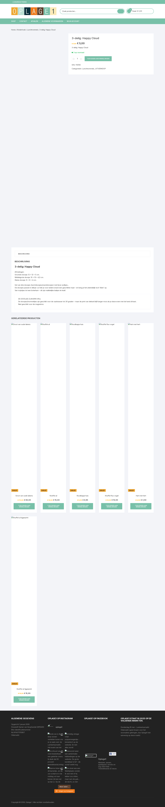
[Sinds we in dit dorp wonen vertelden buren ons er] (56, 741)
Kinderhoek (21, 30)
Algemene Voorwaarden (52, 21)
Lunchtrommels (32, 30)
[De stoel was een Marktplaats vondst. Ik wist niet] (73, 775)
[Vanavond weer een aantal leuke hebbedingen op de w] (73, 758)
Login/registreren (19, 2)
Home (13, 30)
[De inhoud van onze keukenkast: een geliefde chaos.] (56, 758)
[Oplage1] (91, 755)
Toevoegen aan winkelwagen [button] (24, 506)
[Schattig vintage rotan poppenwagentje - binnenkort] (73, 741)
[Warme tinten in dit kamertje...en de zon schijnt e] (56, 775)
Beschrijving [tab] (24, 254)
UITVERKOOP (100, 69)
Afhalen (34, 21)
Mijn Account (73, 21)
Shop (13, 21)
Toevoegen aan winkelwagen (98, 58)
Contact (23, 21)
